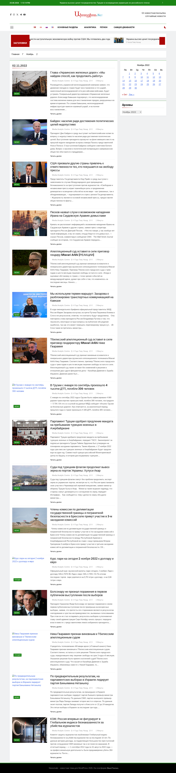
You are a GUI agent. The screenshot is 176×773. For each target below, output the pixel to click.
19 (154, 81)
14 (123, 81)
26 (154, 84)
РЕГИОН (103, 27)
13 (160, 77)
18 (148, 81)
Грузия (17, 580)
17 (142, 81)
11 (148, 77)
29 (130, 88)
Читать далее (56, 114)
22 (130, 84)
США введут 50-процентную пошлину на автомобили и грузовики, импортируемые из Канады (106, 3)
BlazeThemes (112, 768)
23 (136, 84)
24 (142, 84)
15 (130, 81)
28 (123, 88)
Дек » (131, 94)
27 (160, 84)
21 (123, 84)
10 (142, 77)
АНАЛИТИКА (90, 27)
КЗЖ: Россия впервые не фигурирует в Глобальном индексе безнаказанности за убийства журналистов (77, 722)
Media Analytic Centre (61, 81)
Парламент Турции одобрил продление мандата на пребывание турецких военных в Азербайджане (81, 425)
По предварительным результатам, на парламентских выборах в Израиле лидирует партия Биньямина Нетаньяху (79, 680)
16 (136, 81)
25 (148, 84)
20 (160, 81)
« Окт (124, 94)
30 (136, 88)
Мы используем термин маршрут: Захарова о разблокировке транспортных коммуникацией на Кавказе (81, 297)
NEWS (16, 94)
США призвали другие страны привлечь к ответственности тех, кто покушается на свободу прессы (82, 167)
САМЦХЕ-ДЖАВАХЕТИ (124, 27)
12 (154, 77)
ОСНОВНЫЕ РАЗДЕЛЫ (67, 27)
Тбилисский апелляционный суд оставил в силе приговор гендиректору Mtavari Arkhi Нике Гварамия (81, 343)
